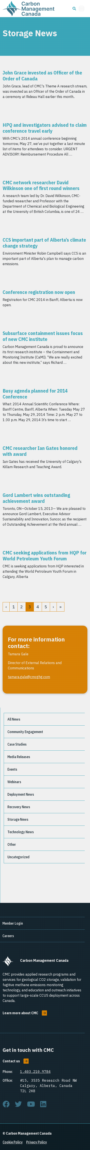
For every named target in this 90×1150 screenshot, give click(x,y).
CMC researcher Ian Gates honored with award (40, 451)
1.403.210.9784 (35, 1071)
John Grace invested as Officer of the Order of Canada (42, 75)
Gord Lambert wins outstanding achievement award (36, 498)
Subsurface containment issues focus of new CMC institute (43, 336)
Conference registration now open (39, 292)
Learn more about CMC (20, 1013)
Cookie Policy (13, 1142)
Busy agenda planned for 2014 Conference (35, 394)
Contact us (11, 1061)
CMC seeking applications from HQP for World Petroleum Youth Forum (45, 555)
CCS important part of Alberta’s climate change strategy (44, 243)
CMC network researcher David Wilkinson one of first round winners (41, 185)
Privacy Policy (36, 1142)
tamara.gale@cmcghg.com (29, 677)
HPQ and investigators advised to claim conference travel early (45, 128)
